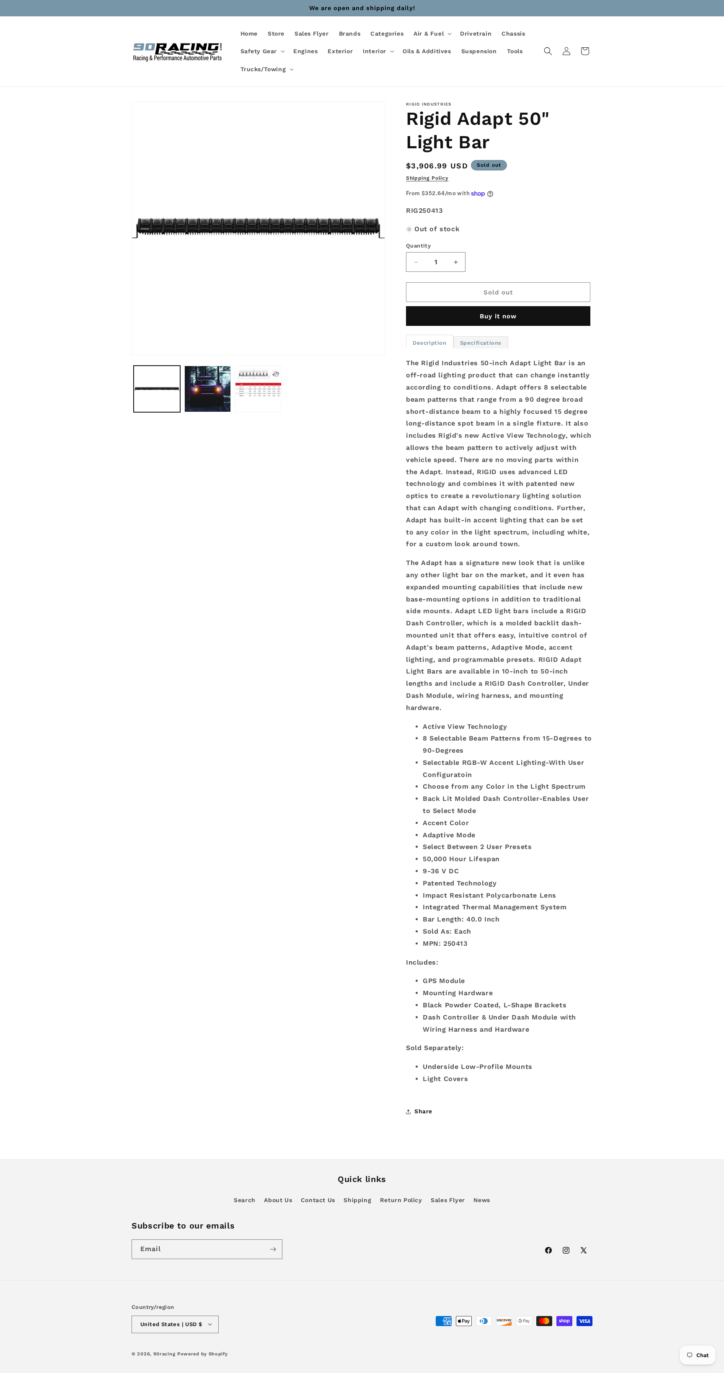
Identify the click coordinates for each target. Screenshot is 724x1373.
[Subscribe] (273, 1249)
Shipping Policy (427, 178)
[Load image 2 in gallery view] (207, 389)
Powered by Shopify (202, 1353)
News (481, 1200)
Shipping (357, 1200)
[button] (432, 33)
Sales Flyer (448, 1200)
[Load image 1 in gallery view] (157, 389)
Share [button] (423, 1111)
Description (430, 343)
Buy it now (498, 316)
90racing (164, 1353)
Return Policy (401, 1200)
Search (245, 1200)
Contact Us (318, 1200)
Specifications (481, 343)
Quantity (418, 246)
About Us (278, 1200)
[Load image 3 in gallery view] (258, 389)
